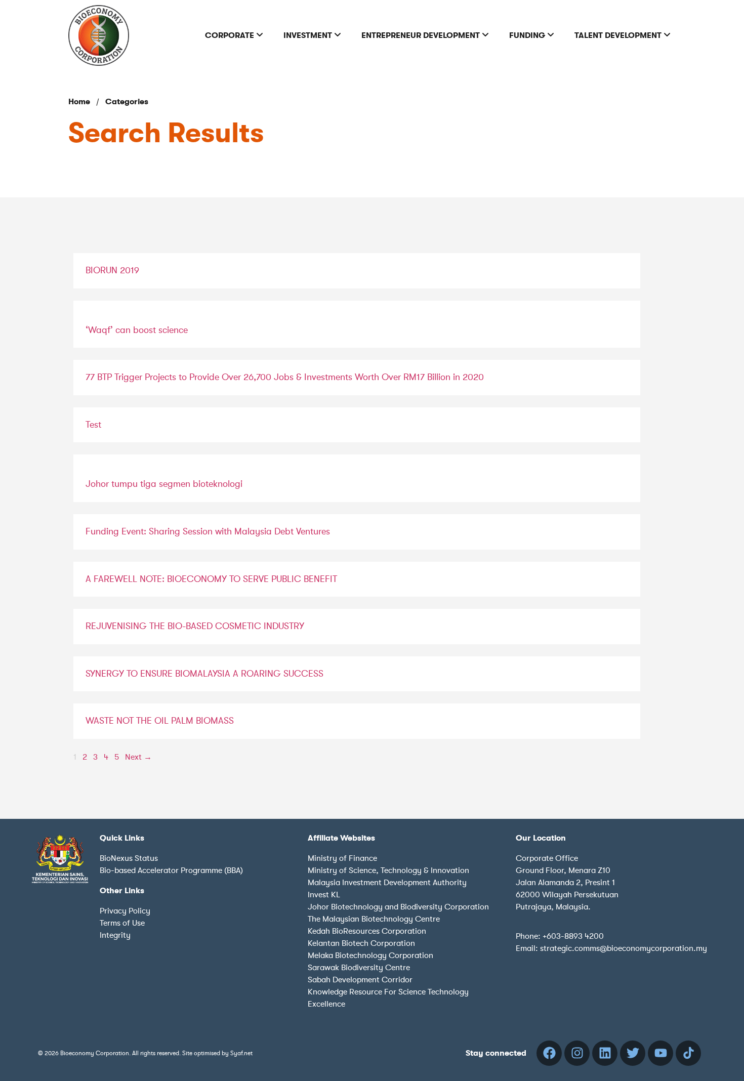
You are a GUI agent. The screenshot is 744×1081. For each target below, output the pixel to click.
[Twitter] (632, 1053)
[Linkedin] (604, 1053)
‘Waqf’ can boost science (137, 330)
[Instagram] (577, 1053)
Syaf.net (241, 1053)
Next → (138, 757)
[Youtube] (660, 1053)
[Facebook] (549, 1053)
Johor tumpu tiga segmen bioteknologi (164, 484)
